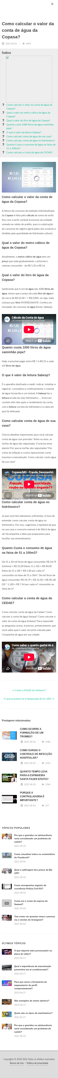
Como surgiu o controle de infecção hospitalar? (36, 754)
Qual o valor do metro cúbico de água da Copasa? (28, 114)
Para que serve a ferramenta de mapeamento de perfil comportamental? (30, 985)
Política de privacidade (37, 1063)
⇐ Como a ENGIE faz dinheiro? (29, 690)
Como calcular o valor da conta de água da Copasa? (29, 107)
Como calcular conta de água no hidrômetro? (30, 140)
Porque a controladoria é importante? (32, 796)
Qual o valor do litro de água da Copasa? (28, 120)
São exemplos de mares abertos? (31, 1000)
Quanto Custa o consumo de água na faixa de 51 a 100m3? (31, 146)
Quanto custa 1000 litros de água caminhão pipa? (30, 126)
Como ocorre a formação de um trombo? (31, 733)
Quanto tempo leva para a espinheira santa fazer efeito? (34, 775)
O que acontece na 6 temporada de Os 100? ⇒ (29, 699)
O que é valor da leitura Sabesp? (23, 132)
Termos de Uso (17, 1063)
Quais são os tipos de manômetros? (33, 1013)
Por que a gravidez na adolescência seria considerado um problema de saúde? (33, 838)
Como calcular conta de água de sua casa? (29, 136)
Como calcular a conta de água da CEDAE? (29, 152)
